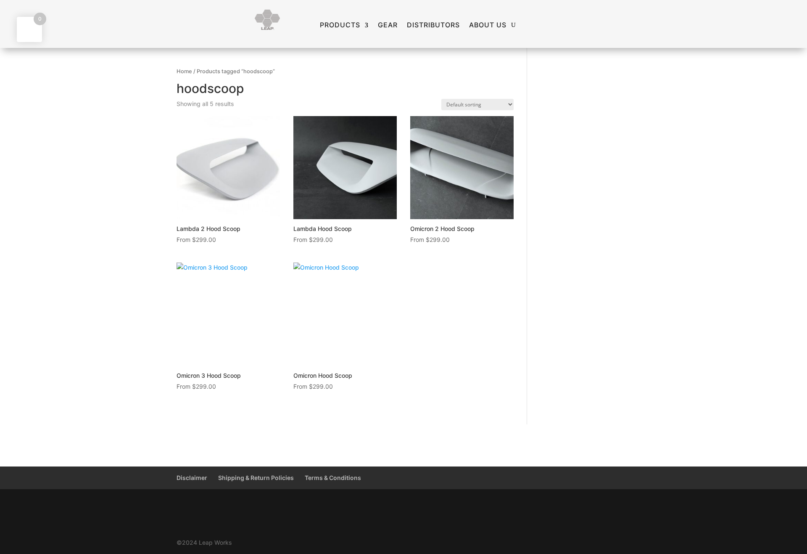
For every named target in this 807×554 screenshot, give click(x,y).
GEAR (388, 25)
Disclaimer (192, 477)
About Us (487, 25)
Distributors (433, 25)
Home (184, 71)
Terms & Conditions (333, 477)
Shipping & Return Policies (256, 477)
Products (340, 25)
